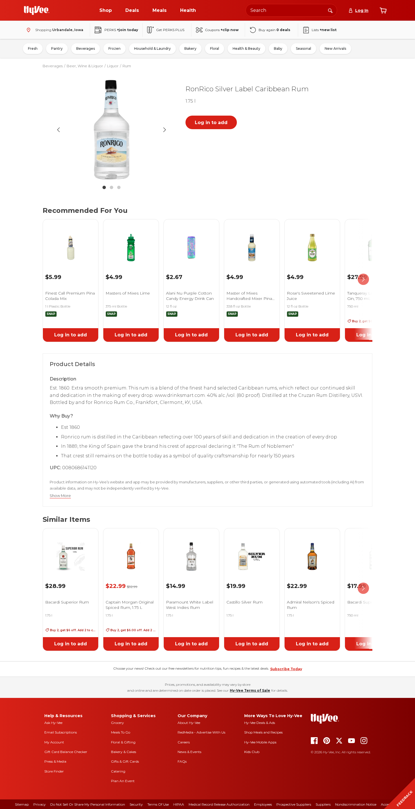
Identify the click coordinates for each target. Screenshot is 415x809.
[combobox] (291, 10)
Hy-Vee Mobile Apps (260, 742)
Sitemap (22, 804)
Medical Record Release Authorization (219, 804)
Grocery (117, 723)
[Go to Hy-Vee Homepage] (36, 10)
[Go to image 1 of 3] (104, 187)
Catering (118, 771)
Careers (184, 742)
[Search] (330, 10)
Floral (214, 48)
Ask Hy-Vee (53, 723)
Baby (278, 48)
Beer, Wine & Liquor (85, 66)
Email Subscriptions (60, 732)
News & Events (189, 752)
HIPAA (178, 804)
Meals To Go (120, 732)
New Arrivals (335, 48)
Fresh (33, 48)
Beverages (85, 48)
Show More (60, 496)
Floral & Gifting (123, 742)
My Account (54, 742)
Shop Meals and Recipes (263, 732)
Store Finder (54, 771)
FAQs (182, 761)
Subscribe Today (286, 669)
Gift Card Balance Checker (65, 752)
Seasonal (303, 48)
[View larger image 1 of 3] (111, 129)
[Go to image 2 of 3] (111, 187)
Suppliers (323, 804)
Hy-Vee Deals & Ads (259, 723)
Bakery (190, 48)
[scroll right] (363, 279)
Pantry (57, 48)
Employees (263, 804)
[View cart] (383, 10)
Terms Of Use (158, 804)
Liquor (113, 66)
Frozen (114, 48)
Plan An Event (123, 781)
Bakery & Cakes (123, 752)
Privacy (39, 804)
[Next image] (164, 129)
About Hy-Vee (189, 723)
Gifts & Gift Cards (125, 761)
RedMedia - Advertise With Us (201, 732)
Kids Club (251, 752)
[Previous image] (58, 129)
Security (136, 804)
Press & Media (55, 761)
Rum (127, 66)
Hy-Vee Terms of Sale (250, 690)
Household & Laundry (152, 48)
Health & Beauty (246, 48)
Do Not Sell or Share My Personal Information (87, 804)
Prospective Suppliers (293, 804)
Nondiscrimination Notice (355, 804)
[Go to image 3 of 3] (119, 187)
